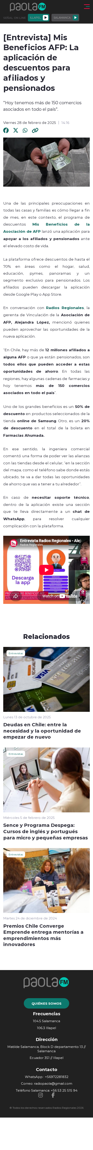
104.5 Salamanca (46, 1021)
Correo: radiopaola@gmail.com (46, 1083)
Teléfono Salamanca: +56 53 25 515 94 (46, 1090)
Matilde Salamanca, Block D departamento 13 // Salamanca (46, 1049)
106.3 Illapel (46, 1028)
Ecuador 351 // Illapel (46, 1058)
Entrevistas (16, 653)
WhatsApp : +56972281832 (46, 1077)
